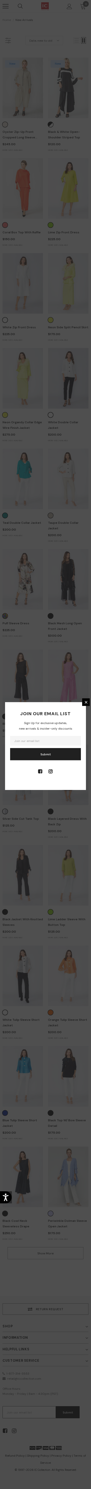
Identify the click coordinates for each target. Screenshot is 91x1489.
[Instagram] (50, 771)
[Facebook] (40, 771)
